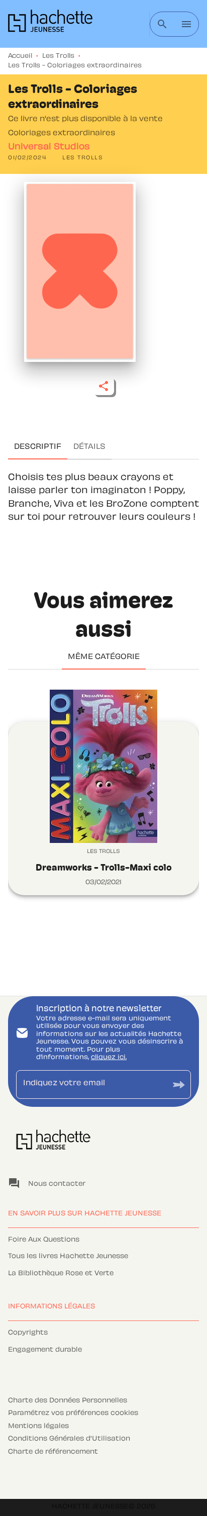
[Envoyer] (179, 1084)
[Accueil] (50, 24)
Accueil (20, 56)
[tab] (37, 447)
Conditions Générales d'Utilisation (69, 1439)
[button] (82, 158)
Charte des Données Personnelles (67, 1401)
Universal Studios (49, 147)
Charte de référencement (53, 1452)
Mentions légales (38, 1427)
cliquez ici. (109, 1058)
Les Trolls (58, 56)
